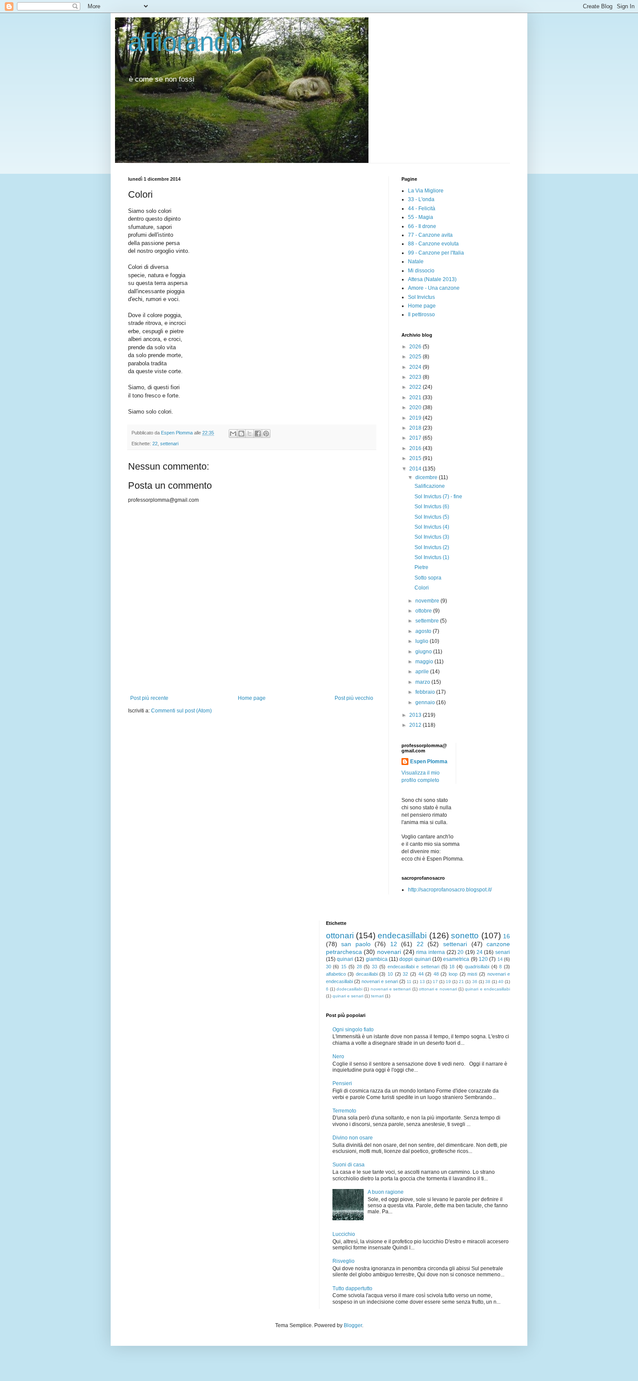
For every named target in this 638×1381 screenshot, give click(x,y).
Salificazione (429, 486)
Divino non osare (352, 1138)
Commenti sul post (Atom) (181, 711)
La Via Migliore (426, 191)
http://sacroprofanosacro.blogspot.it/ (450, 890)
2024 (416, 367)
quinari (345, 959)
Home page (252, 698)
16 (506, 936)
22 (155, 443)
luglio (422, 641)
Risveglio (343, 1261)
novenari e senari (380, 981)
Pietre (421, 567)
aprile (422, 672)
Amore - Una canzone (434, 288)
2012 (416, 725)
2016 (416, 448)
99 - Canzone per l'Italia (436, 253)
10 (390, 974)
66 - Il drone (422, 226)
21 (461, 981)
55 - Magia (420, 217)
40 (500, 981)
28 (359, 966)
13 (422, 981)
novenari (389, 951)
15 (343, 966)
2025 (416, 357)
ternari (377, 996)
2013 (416, 715)
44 (421, 974)
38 (487, 981)
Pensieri (342, 1083)
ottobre (424, 611)
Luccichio (343, 1234)
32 (405, 974)
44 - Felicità (421, 208)
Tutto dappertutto (352, 1288)
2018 (416, 428)
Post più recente (149, 698)
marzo (423, 682)
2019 (416, 418)
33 (374, 966)
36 (474, 981)
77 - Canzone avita (430, 235)
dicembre (427, 477)
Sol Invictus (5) (431, 517)
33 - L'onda (421, 199)
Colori (421, 588)
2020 (416, 407)
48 (436, 974)
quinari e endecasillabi (487, 989)
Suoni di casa (348, 1165)
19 (448, 981)
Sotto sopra (427, 578)
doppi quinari (415, 959)
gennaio (425, 702)
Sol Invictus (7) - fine (438, 496)
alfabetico (336, 974)
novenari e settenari (391, 989)
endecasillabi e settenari (413, 966)
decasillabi (367, 974)
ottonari (340, 935)
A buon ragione (386, 1192)
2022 (416, 387)
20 (460, 952)
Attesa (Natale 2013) (432, 279)
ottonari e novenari (438, 989)
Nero (338, 1056)
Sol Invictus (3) (431, 537)
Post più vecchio (354, 698)
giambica (377, 959)
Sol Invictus (421, 297)
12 (393, 944)
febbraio (425, 692)
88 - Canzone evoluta (433, 244)
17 (435, 981)
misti (472, 974)
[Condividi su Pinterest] (266, 433)
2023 (416, 377)
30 (328, 966)
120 (483, 959)
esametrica (456, 959)
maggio (424, 662)
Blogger (353, 1325)
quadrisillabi (477, 966)
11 (409, 981)
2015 (416, 458)
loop (453, 974)
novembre (428, 601)
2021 (416, 397)
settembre (427, 621)
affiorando (185, 41)
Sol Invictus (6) (431, 506)
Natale (416, 261)
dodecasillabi (349, 989)
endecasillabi (402, 935)
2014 (416, 469)
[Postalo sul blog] (241, 433)
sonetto (465, 935)
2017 (416, 438)
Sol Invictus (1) (431, 557)
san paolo (356, 944)
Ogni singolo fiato (353, 1030)
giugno (424, 652)
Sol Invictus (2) (431, 547)
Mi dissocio (421, 271)
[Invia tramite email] (233, 433)
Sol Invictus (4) (431, 527)
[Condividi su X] (249, 433)
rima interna (430, 952)
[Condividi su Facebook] (257, 433)
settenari (169, 443)
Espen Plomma (428, 761)
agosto (424, 631)
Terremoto (344, 1111)
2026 (416, 347)
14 (500, 959)
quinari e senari (347, 996)
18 (451, 966)
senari (502, 952)
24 (480, 952)
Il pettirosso (421, 314)
